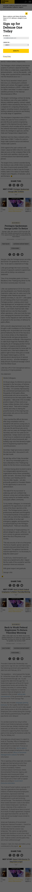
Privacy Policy (7, 56)
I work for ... (7, 42)
